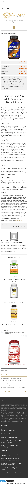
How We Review (10, 5)
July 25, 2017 (18, 105)
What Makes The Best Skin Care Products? (12, 378)
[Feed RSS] (2, 8)
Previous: (6, 330)
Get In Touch (20, 5)
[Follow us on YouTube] (8, 8)
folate (18, 135)
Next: (22, 335)
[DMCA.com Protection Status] (7, 481)
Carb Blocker (14, 93)
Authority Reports (19, 220)
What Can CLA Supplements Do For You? (11, 472)
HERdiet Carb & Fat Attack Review (14, 303)
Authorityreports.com (14, 484)
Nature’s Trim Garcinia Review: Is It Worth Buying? (14, 387)
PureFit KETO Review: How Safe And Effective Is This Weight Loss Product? (10, 459)
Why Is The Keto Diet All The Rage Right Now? (13, 380)
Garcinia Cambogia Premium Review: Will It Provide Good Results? (11, 441)
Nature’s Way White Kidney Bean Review (15, 336)
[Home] (14, 15)
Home (2, 5)
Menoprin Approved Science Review (10, 437)
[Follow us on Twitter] (5, 8)
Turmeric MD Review (6, 434)
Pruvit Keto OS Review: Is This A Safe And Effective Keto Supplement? (11, 464)
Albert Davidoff (10, 105)
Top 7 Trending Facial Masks (9, 385)
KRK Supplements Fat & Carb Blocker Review (14, 280)
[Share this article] (10, 227)
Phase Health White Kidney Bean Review (14, 325)
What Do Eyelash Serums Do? (9, 382)
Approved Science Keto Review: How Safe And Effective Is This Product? (11, 429)
